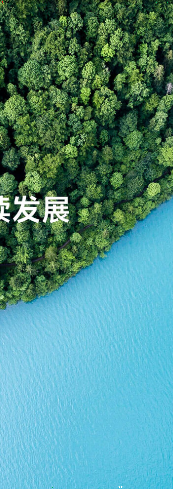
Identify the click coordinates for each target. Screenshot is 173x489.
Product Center (127, 2)
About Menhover (119, 2)
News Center (141, 2)
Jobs (146, 2)
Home (113, 2)
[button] (119, 487)
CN (169, 2)
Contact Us (151, 2)
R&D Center (134, 2)
